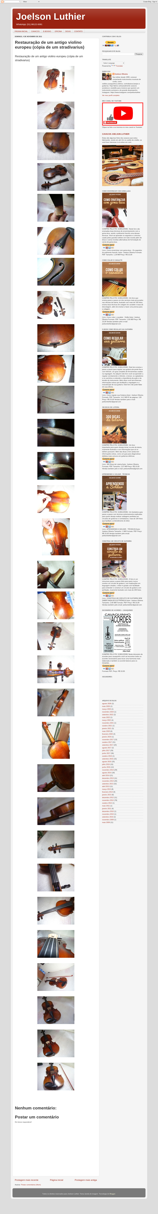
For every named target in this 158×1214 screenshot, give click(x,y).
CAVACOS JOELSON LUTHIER (115, 134)
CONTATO (78, 31)
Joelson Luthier (50, 16)
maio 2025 (106, 706)
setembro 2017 (107, 745)
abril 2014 (105, 775)
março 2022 (106, 720)
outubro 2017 (107, 742)
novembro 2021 (108, 723)
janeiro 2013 (106, 795)
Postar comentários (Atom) (31, 1185)
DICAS (68, 31)
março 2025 (106, 709)
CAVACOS (35, 31)
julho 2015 (106, 764)
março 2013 (106, 789)
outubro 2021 (107, 726)
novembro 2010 (108, 814)
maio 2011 (106, 806)
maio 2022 (106, 717)
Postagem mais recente (26, 1180)
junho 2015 (106, 767)
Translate (119, 66)
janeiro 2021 (106, 728)
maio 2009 (106, 822)
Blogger (112, 1194)
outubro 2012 (107, 803)
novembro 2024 (108, 712)
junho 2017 (106, 753)
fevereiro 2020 (107, 734)
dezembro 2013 (108, 778)
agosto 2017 (106, 748)
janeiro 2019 (106, 737)
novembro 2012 (108, 800)
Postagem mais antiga (86, 1180)
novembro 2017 (108, 739)
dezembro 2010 (108, 811)
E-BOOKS (47, 31)
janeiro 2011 (106, 808)
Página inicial (56, 1180)
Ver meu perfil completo (110, 95)
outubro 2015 (107, 756)
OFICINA (58, 31)
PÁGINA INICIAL (21, 31)
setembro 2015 (107, 759)
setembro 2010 (107, 817)
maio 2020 (106, 731)
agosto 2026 (106, 703)
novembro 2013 (108, 781)
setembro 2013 (107, 784)
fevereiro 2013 (107, 792)
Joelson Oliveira (121, 74)
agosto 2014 (106, 773)
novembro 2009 (108, 820)
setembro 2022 (107, 714)
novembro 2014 (108, 770)
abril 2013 (105, 786)
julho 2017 (106, 750)
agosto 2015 (106, 761)
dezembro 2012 (108, 797)
